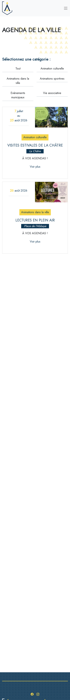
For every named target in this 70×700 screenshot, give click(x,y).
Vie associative (52, 93)
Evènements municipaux (18, 95)
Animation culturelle (52, 68)
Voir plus (35, 167)
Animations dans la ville (18, 81)
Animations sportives (52, 79)
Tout (17, 68)
